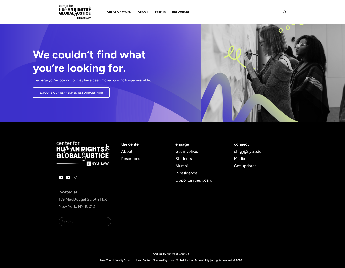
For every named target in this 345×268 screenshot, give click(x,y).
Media (239, 158)
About (127, 151)
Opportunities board (193, 180)
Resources (130, 158)
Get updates (245, 165)
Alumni (181, 165)
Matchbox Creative (178, 253)
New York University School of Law (120, 260)
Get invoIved (186, 151)
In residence (186, 173)
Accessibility (202, 260)
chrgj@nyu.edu (247, 151)
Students (183, 158)
